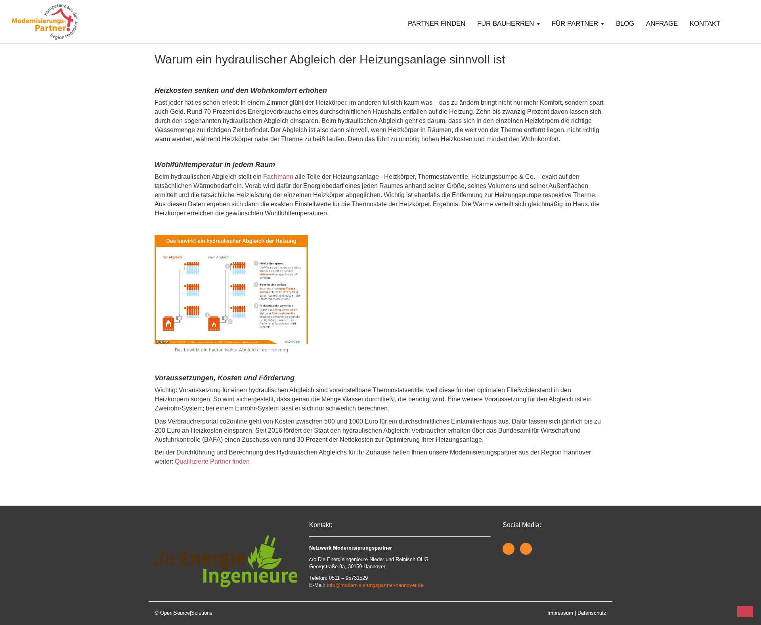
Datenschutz (591, 613)
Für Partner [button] (576, 23)
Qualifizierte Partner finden (212, 461)
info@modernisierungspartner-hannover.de (375, 585)
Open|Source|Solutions (186, 613)
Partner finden (436, 23)
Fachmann (278, 176)
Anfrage (662, 23)
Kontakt (705, 23)
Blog (625, 23)
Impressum (560, 613)
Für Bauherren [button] (506, 23)
